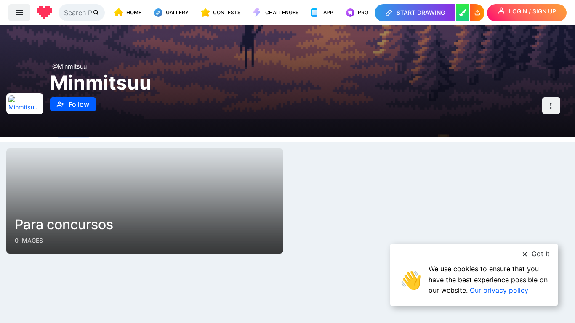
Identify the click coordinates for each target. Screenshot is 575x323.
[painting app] (462, 12)
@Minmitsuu (69, 66)
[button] (477, 12)
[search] (97, 12)
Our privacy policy (499, 290)
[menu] (19, 12)
